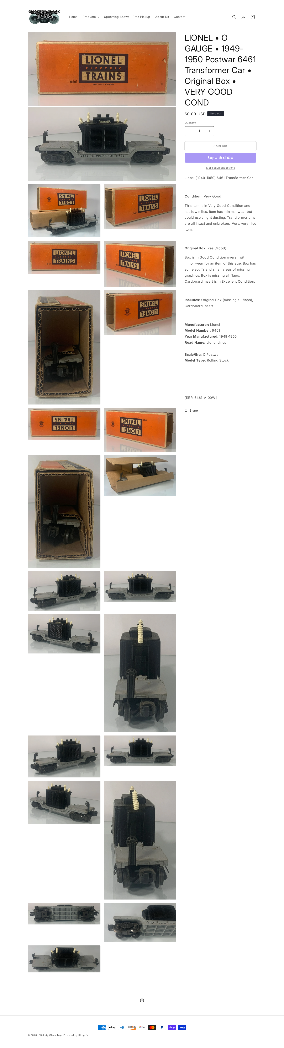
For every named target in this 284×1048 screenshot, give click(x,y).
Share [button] (193, 410)
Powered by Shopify (75, 1035)
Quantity (190, 122)
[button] (90, 16)
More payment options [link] (220, 167)
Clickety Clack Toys (51, 1035)
